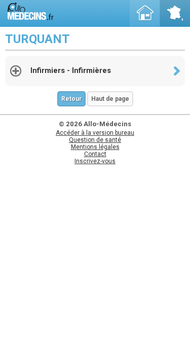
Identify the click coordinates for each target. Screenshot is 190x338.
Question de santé (95, 139)
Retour (71, 98)
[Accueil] (145, 13)
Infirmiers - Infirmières (70, 70)
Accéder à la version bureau (95, 132)
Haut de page (110, 98)
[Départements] (175, 13)
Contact (95, 154)
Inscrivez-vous (95, 161)
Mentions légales (95, 147)
